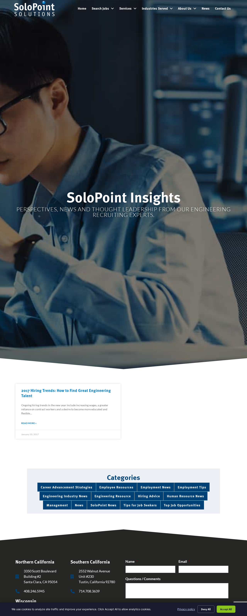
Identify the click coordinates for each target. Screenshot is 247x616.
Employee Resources (116, 487)
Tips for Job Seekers (140, 505)
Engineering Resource (113, 495)
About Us (188, 9)
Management (57, 505)
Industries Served (158, 9)
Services (129, 9)
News (207, 9)
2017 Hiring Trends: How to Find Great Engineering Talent (66, 392)
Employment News (156, 487)
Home (83, 9)
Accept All (226, 609)
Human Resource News (185, 495)
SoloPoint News (104, 505)
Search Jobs (104, 9)
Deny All (206, 609)
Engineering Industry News (65, 495)
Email (184, 561)
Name (131, 561)
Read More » (28, 423)
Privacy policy (186, 609)
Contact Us (224, 9)
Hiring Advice (149, 495)
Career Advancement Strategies (66, 487)
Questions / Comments (143, 579)
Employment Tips (192, 487)
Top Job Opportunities (182, 505)
